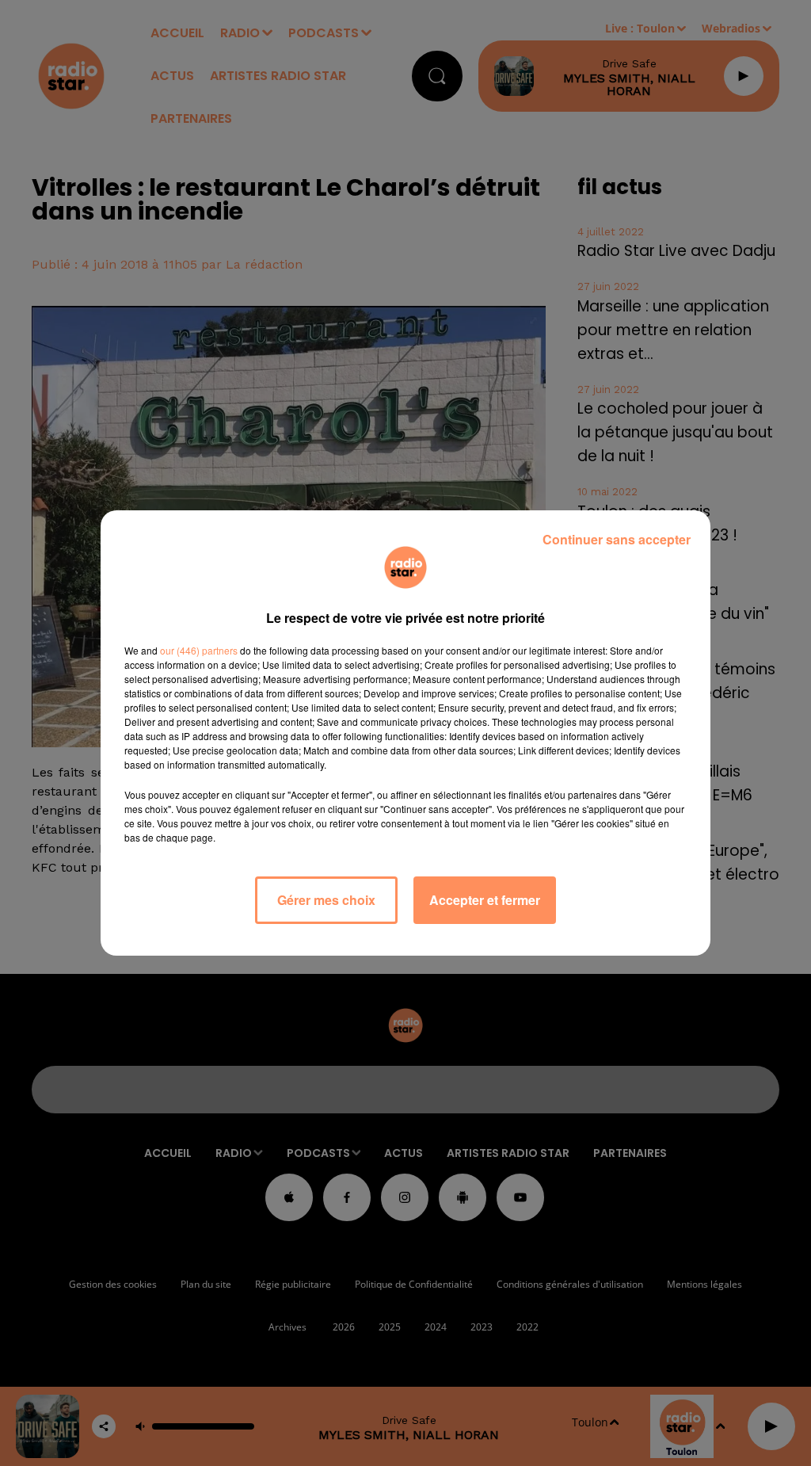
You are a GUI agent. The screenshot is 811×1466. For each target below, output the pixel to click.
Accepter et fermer (484, 900)
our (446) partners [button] (199, 650)
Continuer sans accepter (617, 539)
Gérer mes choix (326, 900)
